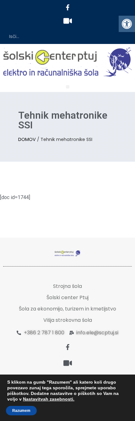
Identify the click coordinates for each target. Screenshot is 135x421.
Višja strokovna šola (67, 320)
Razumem (21, 410)
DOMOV (27, 139)
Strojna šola (67, 286)
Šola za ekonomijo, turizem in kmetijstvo (67, 308)
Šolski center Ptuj (67, 297)
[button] (127, 24)
